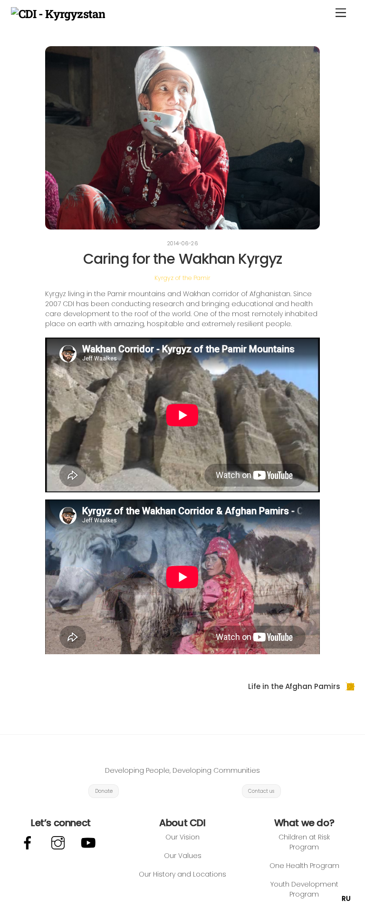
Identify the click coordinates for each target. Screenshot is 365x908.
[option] (346, 898)
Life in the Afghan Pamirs (294, 686)
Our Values (183, 855)
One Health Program (304, 865)
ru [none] (346, 898)
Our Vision (182, 837)
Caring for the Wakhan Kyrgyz (182, 259)
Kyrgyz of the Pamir (182, 278)
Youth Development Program (304, 889)
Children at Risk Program (304, 842)
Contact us (261, 791)
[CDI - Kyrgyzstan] (58, 13)
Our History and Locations (182, 874)
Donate (104, 791)
